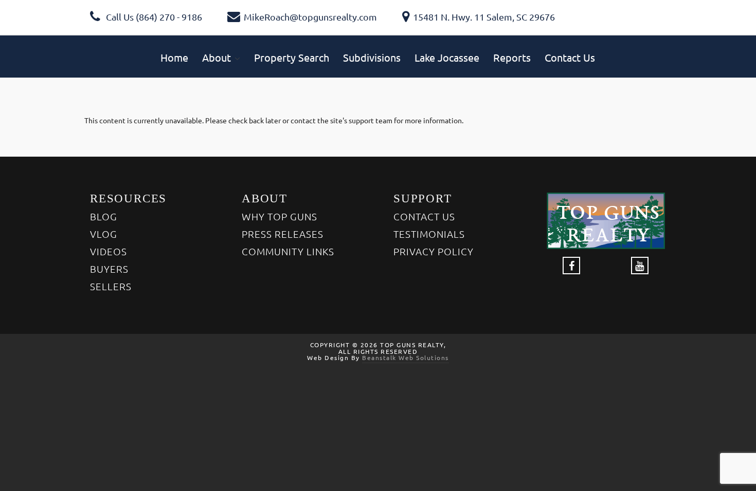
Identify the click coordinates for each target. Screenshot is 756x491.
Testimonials (429, 234)
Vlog (103, 234)
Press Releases (282, 234)
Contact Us (424, 216)
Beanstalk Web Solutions (405, 357)
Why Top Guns (279, 216)
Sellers (111, 286)
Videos (108, 251)
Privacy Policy (433, 251)
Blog (103, 216)
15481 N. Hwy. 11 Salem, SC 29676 (484, 16)
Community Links (288, 251)
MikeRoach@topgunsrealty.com (310, 16)
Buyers (109, 268)
